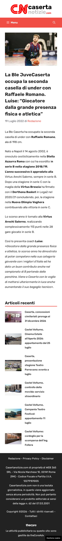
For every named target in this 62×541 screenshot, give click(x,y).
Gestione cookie (53, 538)
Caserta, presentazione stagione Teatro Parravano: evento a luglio (37, 365)
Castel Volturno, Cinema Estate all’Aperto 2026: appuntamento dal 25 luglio (37, 338)
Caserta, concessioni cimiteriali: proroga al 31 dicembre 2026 (37, 316)
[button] (54, 23)
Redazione (14, 458)
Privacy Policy (31, 458)
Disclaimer (48, 458)
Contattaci (31, 516)
